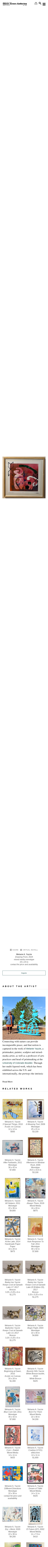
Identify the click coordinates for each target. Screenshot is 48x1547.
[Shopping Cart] (36, 3)
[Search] (40, 3)
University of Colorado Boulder (17, 1063)
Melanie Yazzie (33, 1048)
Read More (7, 1082)
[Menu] (44, 4)
